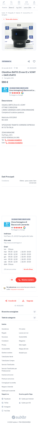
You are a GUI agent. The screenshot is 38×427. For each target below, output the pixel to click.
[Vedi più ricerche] (34, 7)
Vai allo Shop (28, 269)
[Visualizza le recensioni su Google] (16, 93)
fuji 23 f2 (19, 8)
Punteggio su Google (16, 95)
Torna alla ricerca (12, 19)
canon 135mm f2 (29, 8)
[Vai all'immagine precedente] (5, 36)
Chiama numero (14, 140)
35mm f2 (11, 8)
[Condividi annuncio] (29, 61)
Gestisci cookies (7, 353)
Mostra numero (28, 280)
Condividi (12, 301)
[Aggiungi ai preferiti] (34, 61)
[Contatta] (11, 279)
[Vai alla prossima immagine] (32, 36)
